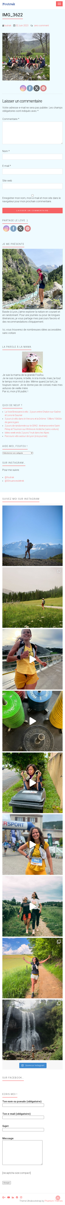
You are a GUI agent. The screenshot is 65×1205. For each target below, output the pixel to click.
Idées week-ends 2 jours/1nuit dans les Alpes (27, 432)
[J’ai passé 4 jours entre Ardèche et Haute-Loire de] (32, 1030)
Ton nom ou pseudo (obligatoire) (21, 1101)
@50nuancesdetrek (14, 481)
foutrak (7, 25)
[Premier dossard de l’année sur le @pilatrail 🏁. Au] (32, 844)
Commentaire (10, 119)
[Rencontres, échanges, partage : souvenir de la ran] (32, 906)
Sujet (5, 1126)
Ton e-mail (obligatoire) (16, 1113)
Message (8, 1138)
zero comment (41, 25)
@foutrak (9, 477)
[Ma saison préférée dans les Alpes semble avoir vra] (32, 536)
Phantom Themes (54, 1201)
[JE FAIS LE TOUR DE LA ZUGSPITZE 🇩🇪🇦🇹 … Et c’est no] (32, 597)
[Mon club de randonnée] (32, 279)
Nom (6, 151)
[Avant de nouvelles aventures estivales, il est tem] (32, 783)
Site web (7, 180)
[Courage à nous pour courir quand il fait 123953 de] (32, 659)
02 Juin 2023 (22, 25)
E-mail (6, 165)
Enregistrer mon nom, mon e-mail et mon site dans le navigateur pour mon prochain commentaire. (31, 200)
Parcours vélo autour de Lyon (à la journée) (26, 436)
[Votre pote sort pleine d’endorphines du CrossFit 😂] (32, 721)
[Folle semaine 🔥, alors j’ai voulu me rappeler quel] (32, 968)
